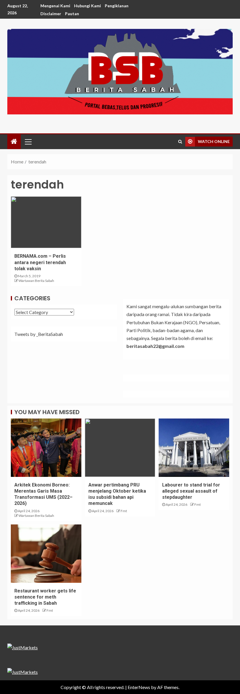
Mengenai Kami (55, 5)
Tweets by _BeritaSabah (38, 334)
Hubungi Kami (87, 5)
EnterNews (139, 687)
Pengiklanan (116, 5)
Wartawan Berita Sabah (36, 280)
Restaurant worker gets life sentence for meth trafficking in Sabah (45, 597)
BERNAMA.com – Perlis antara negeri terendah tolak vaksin (40, 262)
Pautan (72, 13)
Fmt (124, 511)
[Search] (180, 141)
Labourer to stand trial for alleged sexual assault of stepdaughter (191, 491)
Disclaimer (50, 13)
